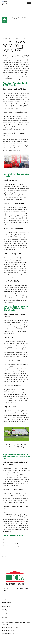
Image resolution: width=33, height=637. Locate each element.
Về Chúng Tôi (6, 602)
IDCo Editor (25, 38)
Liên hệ (4, 617)
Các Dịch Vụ (6, 606)
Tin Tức (4, 38)
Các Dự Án (5, 610)
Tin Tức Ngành (13, 38)
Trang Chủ (5, 599)
